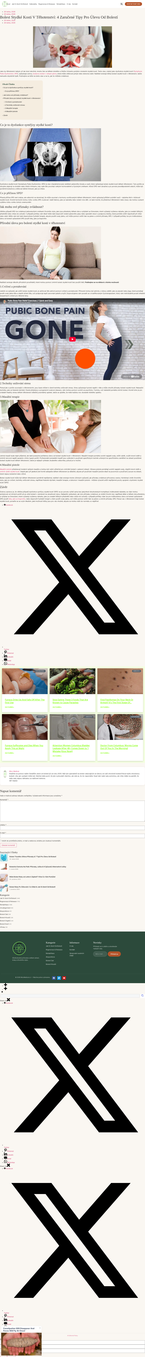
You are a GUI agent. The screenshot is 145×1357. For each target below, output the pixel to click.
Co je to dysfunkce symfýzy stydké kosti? (18, 87)
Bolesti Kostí (5, 924)
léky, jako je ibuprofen (16, 499)
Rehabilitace (61, 4)
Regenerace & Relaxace (46, 4)
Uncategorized (6, 908)
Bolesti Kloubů (6, 917)
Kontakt (75, 4)
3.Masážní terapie (11, 108)
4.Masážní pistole (11, 111)
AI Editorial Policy (72, 1335)
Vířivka (3, 927)
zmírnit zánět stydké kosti (9, 472)
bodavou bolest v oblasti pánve (44, 74)
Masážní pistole (6, 469)
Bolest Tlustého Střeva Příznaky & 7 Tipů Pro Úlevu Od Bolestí (32, 857)
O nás (69, 4)
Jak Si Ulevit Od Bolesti (20, 4)
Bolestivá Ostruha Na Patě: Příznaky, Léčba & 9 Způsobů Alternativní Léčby (37, 867)
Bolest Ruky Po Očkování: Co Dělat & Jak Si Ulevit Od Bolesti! (32, 887)
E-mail (3, 833)
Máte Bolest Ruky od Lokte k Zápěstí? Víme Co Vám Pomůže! (32, 877)
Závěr (5, 115)
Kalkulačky (33, 4)
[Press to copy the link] (142, 996)
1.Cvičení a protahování (13, 102)
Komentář (4, 799)
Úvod (8, 4)
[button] (121, 4)
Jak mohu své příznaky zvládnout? (15, 95)
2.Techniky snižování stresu (15, 105)
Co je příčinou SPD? (12, 91)
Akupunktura (6, 911)
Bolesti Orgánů (6, 921)
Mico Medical (14, 771)
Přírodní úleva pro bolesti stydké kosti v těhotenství (21, 98)
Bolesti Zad (5, 914)
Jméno (3, 825)
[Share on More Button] (5, 986)
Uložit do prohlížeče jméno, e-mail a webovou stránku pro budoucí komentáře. (31, 841)
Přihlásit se (114, 954)
